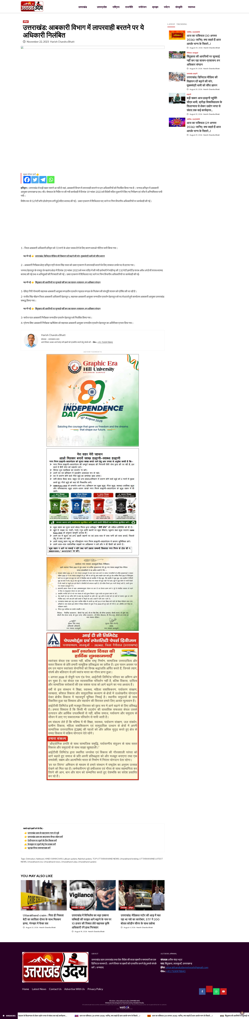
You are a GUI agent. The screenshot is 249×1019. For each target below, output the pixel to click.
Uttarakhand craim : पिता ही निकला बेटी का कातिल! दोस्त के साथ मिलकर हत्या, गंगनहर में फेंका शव (43, 919)
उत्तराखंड (82, 7)
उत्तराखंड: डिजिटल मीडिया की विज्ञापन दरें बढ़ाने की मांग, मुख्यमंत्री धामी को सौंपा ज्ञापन (202, 81)
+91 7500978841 (105, 342)
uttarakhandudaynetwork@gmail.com (187, 967)
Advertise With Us (74, 989)
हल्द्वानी (195, 73)
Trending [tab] (182, 24)
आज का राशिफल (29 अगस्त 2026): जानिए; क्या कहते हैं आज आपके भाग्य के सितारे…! (204, 127)
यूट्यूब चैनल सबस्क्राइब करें (39, 847)
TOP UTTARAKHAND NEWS (106, 858)
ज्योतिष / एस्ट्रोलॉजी (193, 32)
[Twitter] (35, 179)
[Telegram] (43, 179)
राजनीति (129, 7)
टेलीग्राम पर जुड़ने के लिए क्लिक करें (42, 840)
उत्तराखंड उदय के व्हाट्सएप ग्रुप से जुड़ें (43, 832)
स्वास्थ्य (191, 7)
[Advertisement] (93, 150)
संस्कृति (178, 7)
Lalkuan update (70, 858)
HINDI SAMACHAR (54, 858)
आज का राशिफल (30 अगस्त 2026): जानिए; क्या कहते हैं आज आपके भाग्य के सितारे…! (204, 39)
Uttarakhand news (52, 861)
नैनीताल (189, 53)
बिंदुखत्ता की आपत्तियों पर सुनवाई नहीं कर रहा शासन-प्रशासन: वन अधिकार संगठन (203, 60)
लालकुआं (195, 53)
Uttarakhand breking (129, 858)
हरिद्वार (26, 22)
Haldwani (40, 858)
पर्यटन (167, 7)
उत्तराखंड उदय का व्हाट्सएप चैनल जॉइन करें (45, 836)
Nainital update (85, 858)
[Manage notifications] (242, 1012)
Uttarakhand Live (35, 861)
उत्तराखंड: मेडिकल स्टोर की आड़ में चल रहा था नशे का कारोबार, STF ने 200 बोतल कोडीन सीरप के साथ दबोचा (141, 919)
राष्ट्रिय (116, 7)
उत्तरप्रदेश (102, 7)
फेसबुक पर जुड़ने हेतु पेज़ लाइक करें (42, 844)
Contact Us (55, 989)
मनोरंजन (142, 7)
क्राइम (155, 7)
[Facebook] (27, 179)
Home (25, 989)
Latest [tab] (171, 24)
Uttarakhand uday (69, 861)
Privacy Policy (95, 989)
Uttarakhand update (87, 861)
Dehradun (30, 858)
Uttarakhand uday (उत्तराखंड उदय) (128, 1001)
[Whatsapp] (50, 179)
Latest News (39, 989)
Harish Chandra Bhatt (62, 41)
